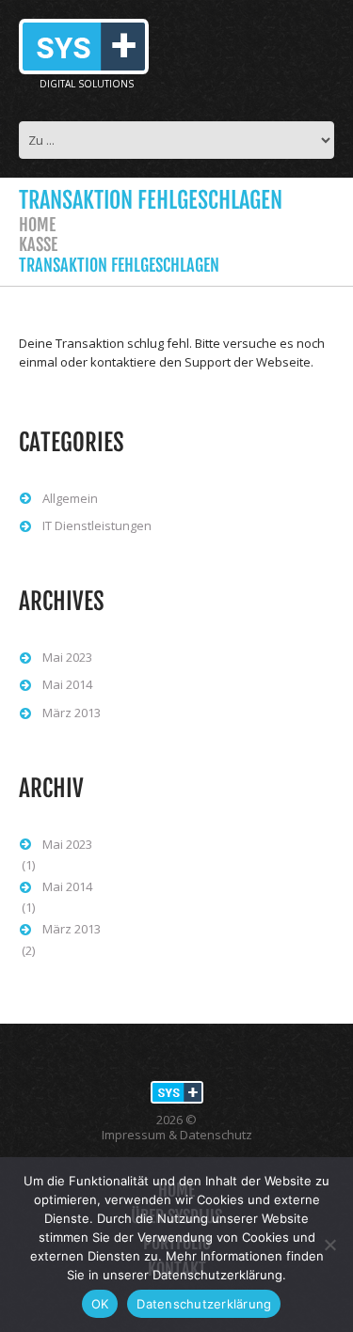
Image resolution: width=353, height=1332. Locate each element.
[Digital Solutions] (177, 1091)
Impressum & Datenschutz (177, 1134)
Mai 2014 (67, 684)
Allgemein (70, 498)
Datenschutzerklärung (203, 1303)
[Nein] (329, 1244)
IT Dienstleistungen (97, 525)
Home (37, 224)
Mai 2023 (67, 657)
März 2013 (71, 712)
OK (100, 1303)
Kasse (38, 244)
